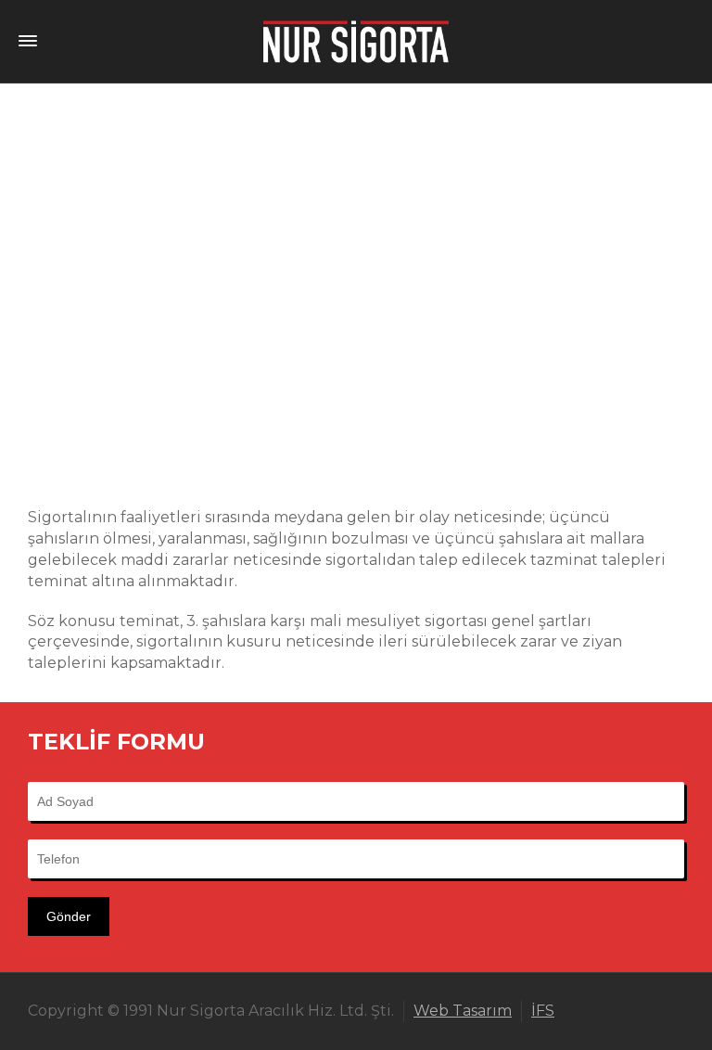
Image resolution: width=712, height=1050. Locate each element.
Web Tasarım (462, 1010)
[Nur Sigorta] (356, 40)
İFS (542, 1010)
